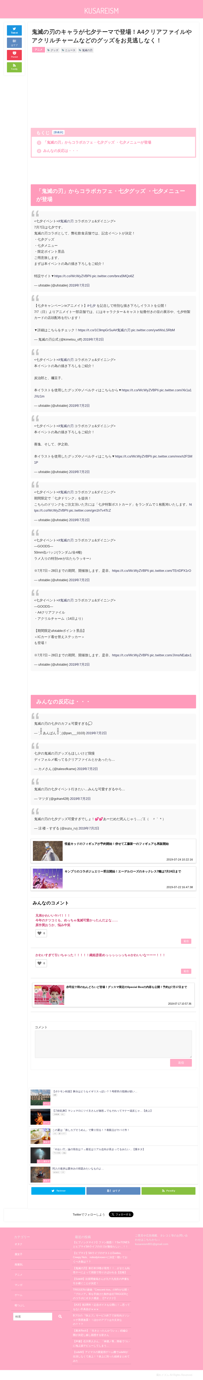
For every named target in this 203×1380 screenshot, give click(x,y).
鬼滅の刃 (87, 50)
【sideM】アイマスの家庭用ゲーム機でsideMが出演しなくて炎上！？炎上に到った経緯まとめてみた (101, 1356)
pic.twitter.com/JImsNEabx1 (171, 655)
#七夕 (91, 305)
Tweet (14, 33)
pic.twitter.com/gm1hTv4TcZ (90, 510)
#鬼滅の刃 (66, 221)
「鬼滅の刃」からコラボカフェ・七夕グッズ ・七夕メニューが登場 (94, 142)
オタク (18, 1244)
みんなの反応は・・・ (58, 150)
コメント (41, 1027)
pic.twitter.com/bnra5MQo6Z (113, 276)
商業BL (19, 1264)
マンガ (18, 1285)
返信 (186, 941)
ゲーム (18, 1295)
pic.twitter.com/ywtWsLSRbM (153, 330)
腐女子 (18, 1254)
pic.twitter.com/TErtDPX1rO (170, 570)
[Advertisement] (72, 91)
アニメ (38, 49)
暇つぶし (20, 1305)
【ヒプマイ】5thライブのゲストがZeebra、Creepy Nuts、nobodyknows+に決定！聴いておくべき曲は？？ (100, 1257)
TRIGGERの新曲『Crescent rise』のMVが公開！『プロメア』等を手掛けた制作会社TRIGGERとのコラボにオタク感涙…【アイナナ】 (101, 1293)
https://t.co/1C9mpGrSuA (96, 330)
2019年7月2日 (79, 285)
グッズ (54, 50)
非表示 (58, 132)
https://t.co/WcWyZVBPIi (72, 276)
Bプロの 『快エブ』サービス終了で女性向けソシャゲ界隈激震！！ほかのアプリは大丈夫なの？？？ (101, 1319)
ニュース (70, 50)
